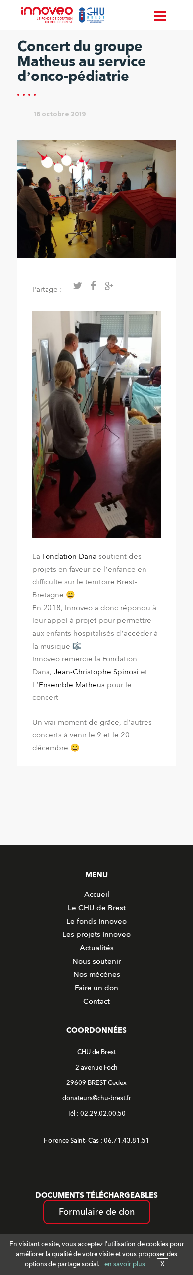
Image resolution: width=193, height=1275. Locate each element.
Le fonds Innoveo (96, 921)
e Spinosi (123, 672)
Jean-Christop (78, 672)
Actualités (97, 948)
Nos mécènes (96, 974)
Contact (96, 1001)
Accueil (96, 894)
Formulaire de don (97, 1212)
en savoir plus (124, 1264)
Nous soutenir (96, 961)
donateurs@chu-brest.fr (96, 1098)
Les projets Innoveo (96, 934)
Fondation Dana (69, 556)
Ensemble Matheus (72, 685)
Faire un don (96, 988)
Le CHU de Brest (97, 908)
